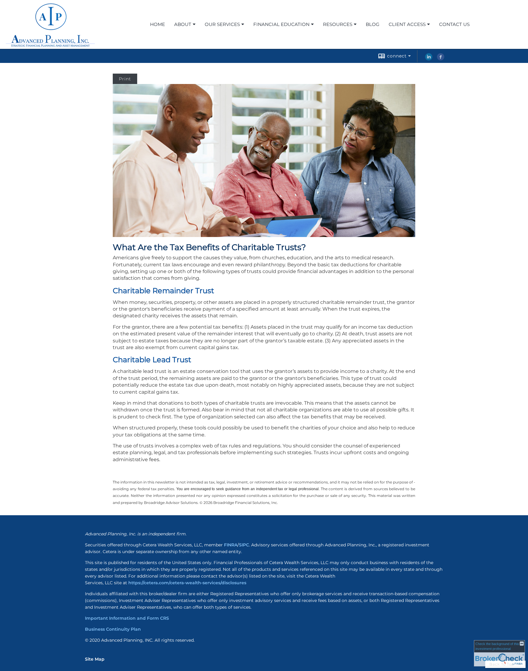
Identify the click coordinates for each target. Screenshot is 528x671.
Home (157, 24)
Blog (373, 24)
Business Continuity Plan (113, 629)
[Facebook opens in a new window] (440, 59)
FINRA (230, 545)
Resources (337, 24)
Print (125, 79)
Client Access (407, 24)
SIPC (244, 545)
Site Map (95, 659)
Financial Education (281, 24)
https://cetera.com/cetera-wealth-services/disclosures (187, 582)
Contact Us (454, 24)
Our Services (222, 24)
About (182, 24)
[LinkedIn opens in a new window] (428, 59)
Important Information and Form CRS (127, 618)
